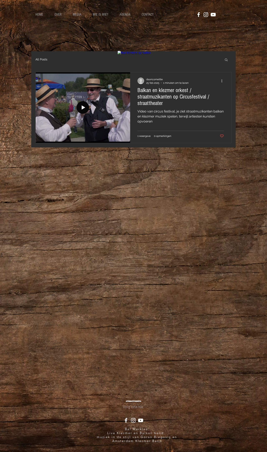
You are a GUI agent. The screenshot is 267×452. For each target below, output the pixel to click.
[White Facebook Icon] (198, 14)
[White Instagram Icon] (206, 14)
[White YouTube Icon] (213, 14)
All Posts (41, 59)
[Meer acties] (223, 80)
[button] (226, 60)
